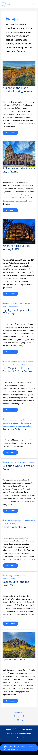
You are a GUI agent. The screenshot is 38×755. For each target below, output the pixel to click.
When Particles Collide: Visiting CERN (16, 247)
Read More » (10, 132)
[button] (19, 747)
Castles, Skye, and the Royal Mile (16, 583)
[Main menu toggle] (33, 4)
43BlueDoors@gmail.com (22, 729)
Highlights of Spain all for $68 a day (18, 311)
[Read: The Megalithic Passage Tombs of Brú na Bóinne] (19, 363)
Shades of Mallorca (14, 527)
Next (20, 720)
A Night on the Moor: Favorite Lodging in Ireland (19, 89)
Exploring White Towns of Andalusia (18, 467)
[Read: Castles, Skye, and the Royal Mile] (19, 577)
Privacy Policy (19, 737)
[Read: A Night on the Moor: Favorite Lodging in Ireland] (19, 73)
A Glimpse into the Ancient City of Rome (19, 170)
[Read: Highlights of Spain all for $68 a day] (19, 305)
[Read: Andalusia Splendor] (19, 423)
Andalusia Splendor (14, 429)
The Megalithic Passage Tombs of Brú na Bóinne (17, 369)
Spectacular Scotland (15, 659)
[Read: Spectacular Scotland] (19, 644)
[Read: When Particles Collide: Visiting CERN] (19, 231)
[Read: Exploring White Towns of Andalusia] (19, 462)
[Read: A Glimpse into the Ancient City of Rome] (19, 154)
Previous (17, 712)
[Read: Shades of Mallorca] (19, 522)
